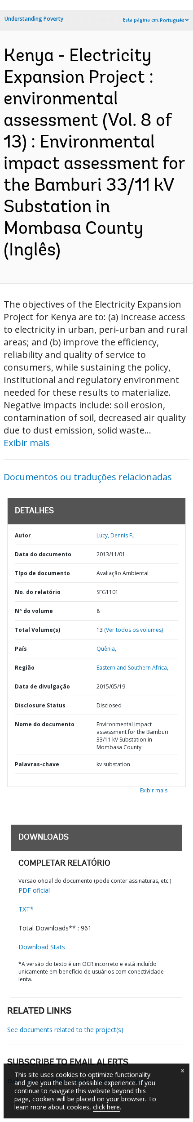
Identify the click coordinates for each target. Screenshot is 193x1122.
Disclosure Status (40, 705)
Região (25, 667)
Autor (23, 535)
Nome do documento (45, 724)
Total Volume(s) (37, 630)
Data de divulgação (42, 686)
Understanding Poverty (33, 18)
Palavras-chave (37, 764)
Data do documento (43, 554)
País (21, 649)
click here (106, 1107)
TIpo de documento (42, 573)
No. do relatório (38, 592)
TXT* (26, 909)
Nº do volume (34, 611)
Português (172, 20)
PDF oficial (34, 890)
